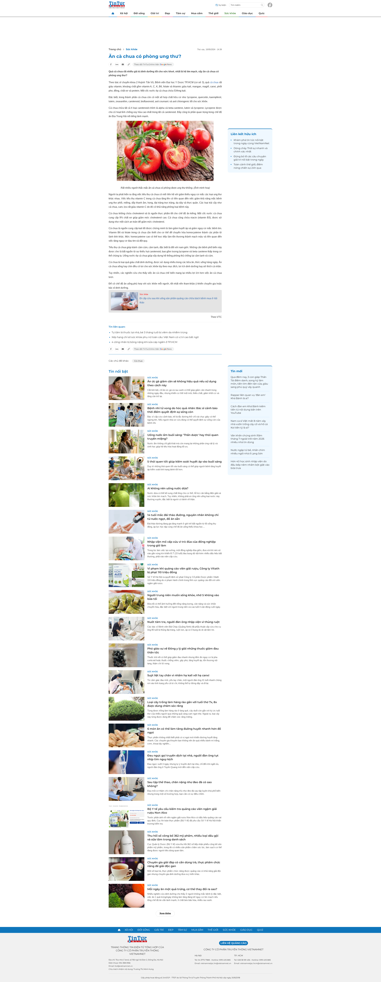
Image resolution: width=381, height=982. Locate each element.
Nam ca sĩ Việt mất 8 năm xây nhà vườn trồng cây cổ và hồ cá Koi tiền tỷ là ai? (249, 424)
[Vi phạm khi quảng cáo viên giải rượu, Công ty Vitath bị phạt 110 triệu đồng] (126, 575)
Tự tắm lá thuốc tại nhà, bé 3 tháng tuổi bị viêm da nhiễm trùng (149, 332)
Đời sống (139, 13)
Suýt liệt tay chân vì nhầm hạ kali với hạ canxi (178, 675)
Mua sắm (197, 13)
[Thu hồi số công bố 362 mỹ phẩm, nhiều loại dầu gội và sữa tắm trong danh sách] (126, 842)
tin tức (250, 140)
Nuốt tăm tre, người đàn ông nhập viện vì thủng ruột (183, 622)
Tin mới (236, 371)
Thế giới (213, 13)
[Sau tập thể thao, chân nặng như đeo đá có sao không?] (126, 789)
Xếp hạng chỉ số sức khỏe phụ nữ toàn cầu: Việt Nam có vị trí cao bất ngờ (155, 337)
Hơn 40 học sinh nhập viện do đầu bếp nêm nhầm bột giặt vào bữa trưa (250, 465)
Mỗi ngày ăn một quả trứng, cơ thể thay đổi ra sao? (182, 889)
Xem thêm (165, 913)
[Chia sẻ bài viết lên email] (123, 64)
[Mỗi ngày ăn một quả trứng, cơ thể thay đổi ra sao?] (126, 896)
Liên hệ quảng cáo (233, 943)
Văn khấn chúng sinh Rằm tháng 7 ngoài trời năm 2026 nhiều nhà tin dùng (247, 439)
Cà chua (138, 361)
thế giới (251, 164)
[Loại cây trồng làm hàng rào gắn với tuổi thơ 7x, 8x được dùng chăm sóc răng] (126, 709)
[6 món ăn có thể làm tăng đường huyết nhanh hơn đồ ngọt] (126, 735)
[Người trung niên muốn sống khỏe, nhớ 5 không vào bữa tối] (126, 602)
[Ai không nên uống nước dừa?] (126, 495)
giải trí (237, 159)
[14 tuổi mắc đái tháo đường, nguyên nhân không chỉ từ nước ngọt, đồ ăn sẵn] (126, 522)
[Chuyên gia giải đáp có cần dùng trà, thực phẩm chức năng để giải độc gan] (126, 869)
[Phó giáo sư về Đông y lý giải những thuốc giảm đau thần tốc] (126, 655)
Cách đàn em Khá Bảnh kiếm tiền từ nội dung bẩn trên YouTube (248, 409)
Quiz (261, 13)
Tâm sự (180, 13)
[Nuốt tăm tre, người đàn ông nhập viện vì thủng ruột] (126, 629)
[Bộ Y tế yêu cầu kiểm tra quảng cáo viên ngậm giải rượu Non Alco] (126, 816)
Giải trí (155, 13)
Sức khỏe (230, 13)
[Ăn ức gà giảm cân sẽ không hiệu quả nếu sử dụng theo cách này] (126, 388)
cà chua (214, 82)
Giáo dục (247, 13)
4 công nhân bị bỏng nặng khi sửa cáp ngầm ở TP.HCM (144, 342)
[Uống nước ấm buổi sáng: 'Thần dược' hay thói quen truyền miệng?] (126, 441)
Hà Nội (198, 955)
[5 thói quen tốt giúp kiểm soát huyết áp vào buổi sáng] (126, 468)
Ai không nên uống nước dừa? (167, 488)
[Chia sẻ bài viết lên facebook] (111, 64)
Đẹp (167, 13)
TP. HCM (238, 955)
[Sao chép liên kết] (129, 64)
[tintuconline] (113, 13)
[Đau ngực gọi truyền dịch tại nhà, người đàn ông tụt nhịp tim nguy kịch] (126, 762)
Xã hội (124, 13)
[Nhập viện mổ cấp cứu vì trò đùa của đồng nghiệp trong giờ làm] (126, 548)
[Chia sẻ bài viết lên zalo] (117, 64)
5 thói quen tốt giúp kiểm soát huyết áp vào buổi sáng (184, 461)
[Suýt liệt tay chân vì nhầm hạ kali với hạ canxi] (126, 682)
